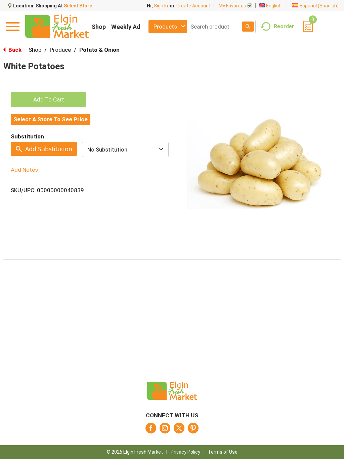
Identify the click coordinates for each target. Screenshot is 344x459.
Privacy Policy (185, 452)
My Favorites (232, 5)
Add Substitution (48, 149)
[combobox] (167, 26)
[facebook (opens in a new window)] (150, 430)
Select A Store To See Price (50, 119)
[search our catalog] (248, 27)
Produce (60, 49)
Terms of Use (223, 452)
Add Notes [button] (24, 169)
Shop (99, 26)
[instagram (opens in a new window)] (165, 430)
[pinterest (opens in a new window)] (193, 430)
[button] (48, 99)
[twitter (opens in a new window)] (179, 430)
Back (14, 49)
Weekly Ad (125, 26)
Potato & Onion (99, 49)
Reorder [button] (284, 26)
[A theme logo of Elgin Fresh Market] (57, 26)
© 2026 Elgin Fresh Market (134, 452)
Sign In (161, 5)
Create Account (193, 5)
